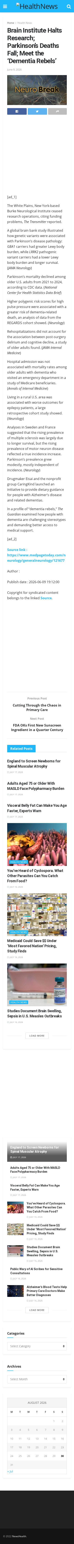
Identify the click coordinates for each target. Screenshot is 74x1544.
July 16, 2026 (16, 886)
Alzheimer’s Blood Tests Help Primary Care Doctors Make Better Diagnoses (47, 1291)
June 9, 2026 (14, 69)
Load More (37, 1035)
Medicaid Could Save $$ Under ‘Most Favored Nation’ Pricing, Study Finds (32, 946)
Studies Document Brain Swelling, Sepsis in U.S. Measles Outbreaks (43, 1251)
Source (46, 598)
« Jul (10, 1471)
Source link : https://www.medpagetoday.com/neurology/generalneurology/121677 (36, 555)
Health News (24, 23)
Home (10, 23)
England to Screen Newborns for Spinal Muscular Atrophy (34, 1149)
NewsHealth (19, 1536)
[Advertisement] (37, 156)
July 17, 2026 (16, 772)
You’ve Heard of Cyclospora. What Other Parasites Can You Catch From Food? (35, 875)
